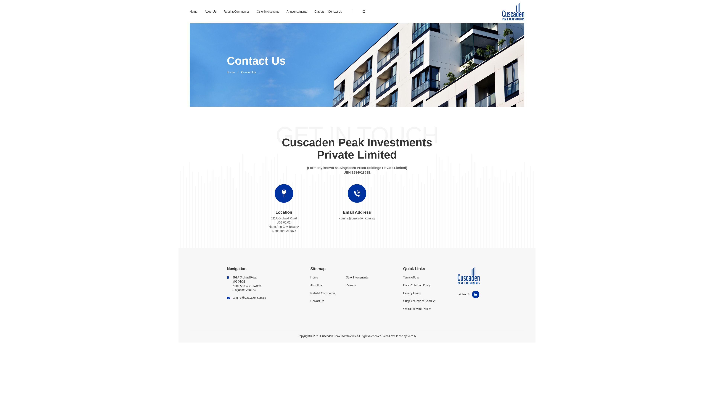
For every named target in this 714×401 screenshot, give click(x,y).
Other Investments (268, 11)
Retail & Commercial (236, 11)
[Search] (364, 11)
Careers (319, 11)
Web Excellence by (398, 336)
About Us (210, 11)
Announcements (297, 11)
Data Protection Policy (416, 285)
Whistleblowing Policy (416, 308)
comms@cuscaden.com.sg (357, 218)
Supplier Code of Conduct (419, 301)
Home (193, 11)
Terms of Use (411, 277)
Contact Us (335, 11)
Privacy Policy (412, 293)
